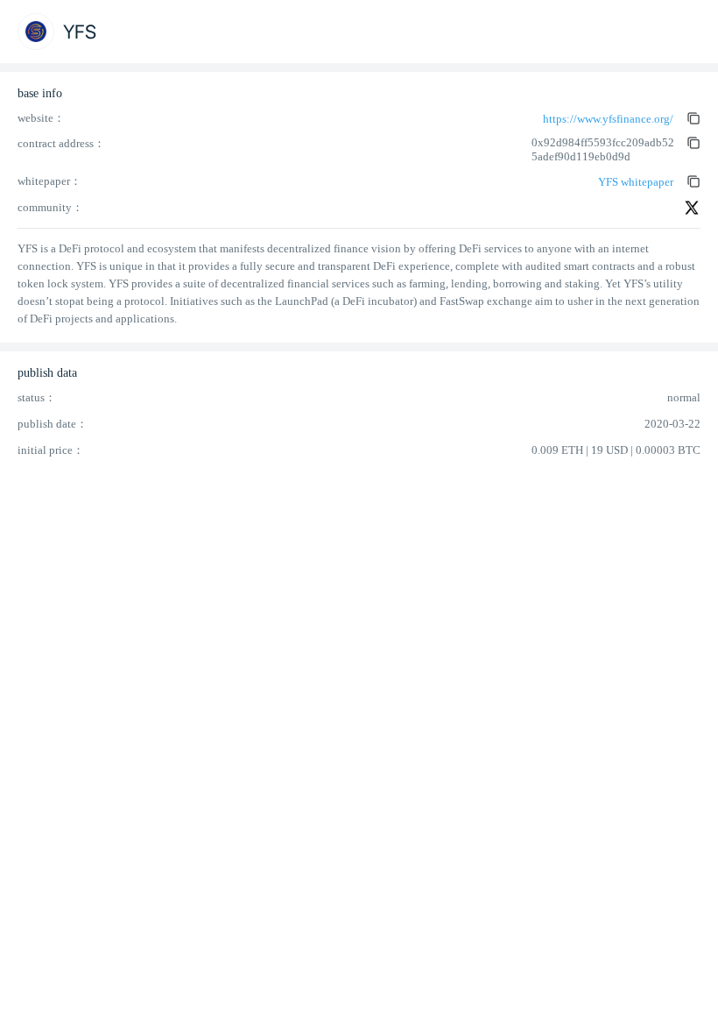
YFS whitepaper (635, 181)
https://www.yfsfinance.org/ (608, 118)
